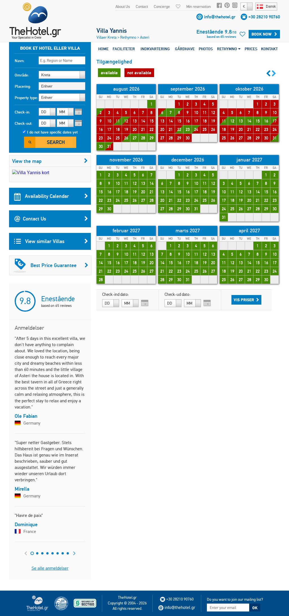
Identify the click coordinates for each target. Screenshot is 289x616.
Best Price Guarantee (53, 265)
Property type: (26, 97)
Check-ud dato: (178, 294)
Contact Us (34, 218)
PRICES (251, 48)
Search (56, 142)
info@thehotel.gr (219, 17)
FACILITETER (124, 48)
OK (254, 607)
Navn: (20, 60)
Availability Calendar (46, 196)
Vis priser (244, 299)
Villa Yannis (112, 30)
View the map (26, 161)
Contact (142, 6)
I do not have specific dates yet (52, 132)
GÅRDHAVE (185, 48)
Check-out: (23, 123)
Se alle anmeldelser (50, 568)
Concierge (162, 6)
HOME (103, 48)
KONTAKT (269, 48)
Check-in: (22, 112)
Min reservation (198, 6)
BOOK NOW (261, 34)
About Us (122, 6)
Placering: (23, 86)
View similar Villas (44, 241)
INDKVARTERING (155, 48)
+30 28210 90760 (264, 17)
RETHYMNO (227, 48)
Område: (22, 75)
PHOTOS (206, 48)
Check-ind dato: (115, 294)
